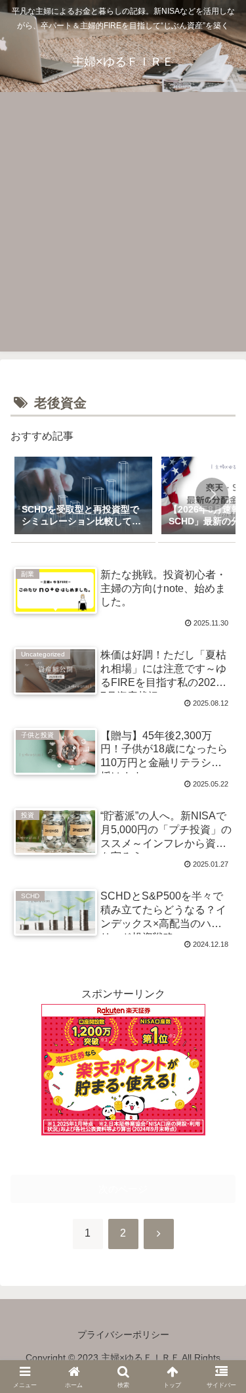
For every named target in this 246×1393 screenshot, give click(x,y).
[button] (211, 494)
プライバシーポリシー (123, 1334)
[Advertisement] (123, 222)
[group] (83, 497)
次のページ (123, 1189)
